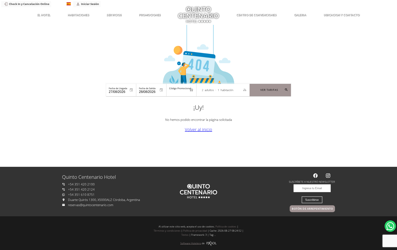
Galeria (300, 15)
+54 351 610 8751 (81, 194)
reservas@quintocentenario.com (90, 205)
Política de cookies (225, 226)
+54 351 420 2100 (81, 184)
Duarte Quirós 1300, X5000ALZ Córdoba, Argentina (103, 199)
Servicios (114, 15)
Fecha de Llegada (118, 88)
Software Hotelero (190, 243)
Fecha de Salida (147, 88)
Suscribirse (312, 199)
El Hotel (43, 15)
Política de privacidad (195, 230)
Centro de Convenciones (256, 15)
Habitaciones (78, 15)
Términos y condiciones (167, 230)
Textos (185, 235)
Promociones (150, 15)
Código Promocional (180, 88)
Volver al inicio (198, 129)
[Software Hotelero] (211, 243)
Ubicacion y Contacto (342, 15)
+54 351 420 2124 (81, 189)
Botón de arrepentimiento (312, 208)
